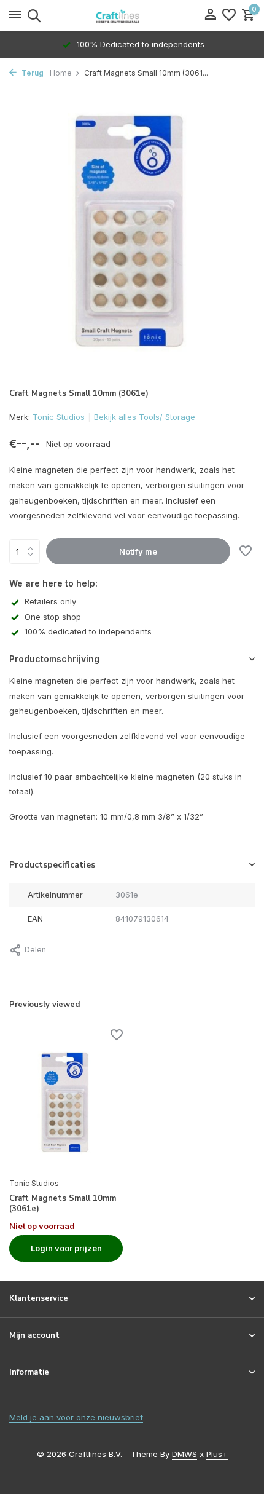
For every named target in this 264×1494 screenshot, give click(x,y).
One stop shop (53, 617)
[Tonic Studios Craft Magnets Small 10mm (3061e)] (66, 1101)
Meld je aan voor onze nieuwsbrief (76, 1417)
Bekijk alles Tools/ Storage (144, 417)
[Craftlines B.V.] (132, 15)
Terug (32, 72)
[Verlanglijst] (229, 15)
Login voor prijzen (66, 1248)
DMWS (184, 1454)
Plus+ (217, 1454)
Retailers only (50, 601)
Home (61, 72)
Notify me (138, 551)
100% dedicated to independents (88, 631)
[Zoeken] (32, 15)
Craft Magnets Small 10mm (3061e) (62, 1203)
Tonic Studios (59, 417)
